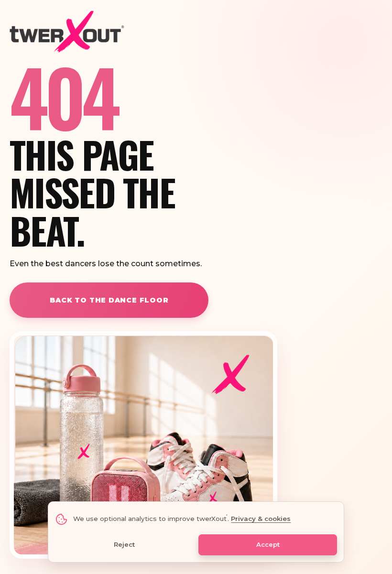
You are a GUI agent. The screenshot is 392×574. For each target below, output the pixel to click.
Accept (268, 544)
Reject (124, 544)
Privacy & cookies (261, 518)
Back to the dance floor (109, 300)
